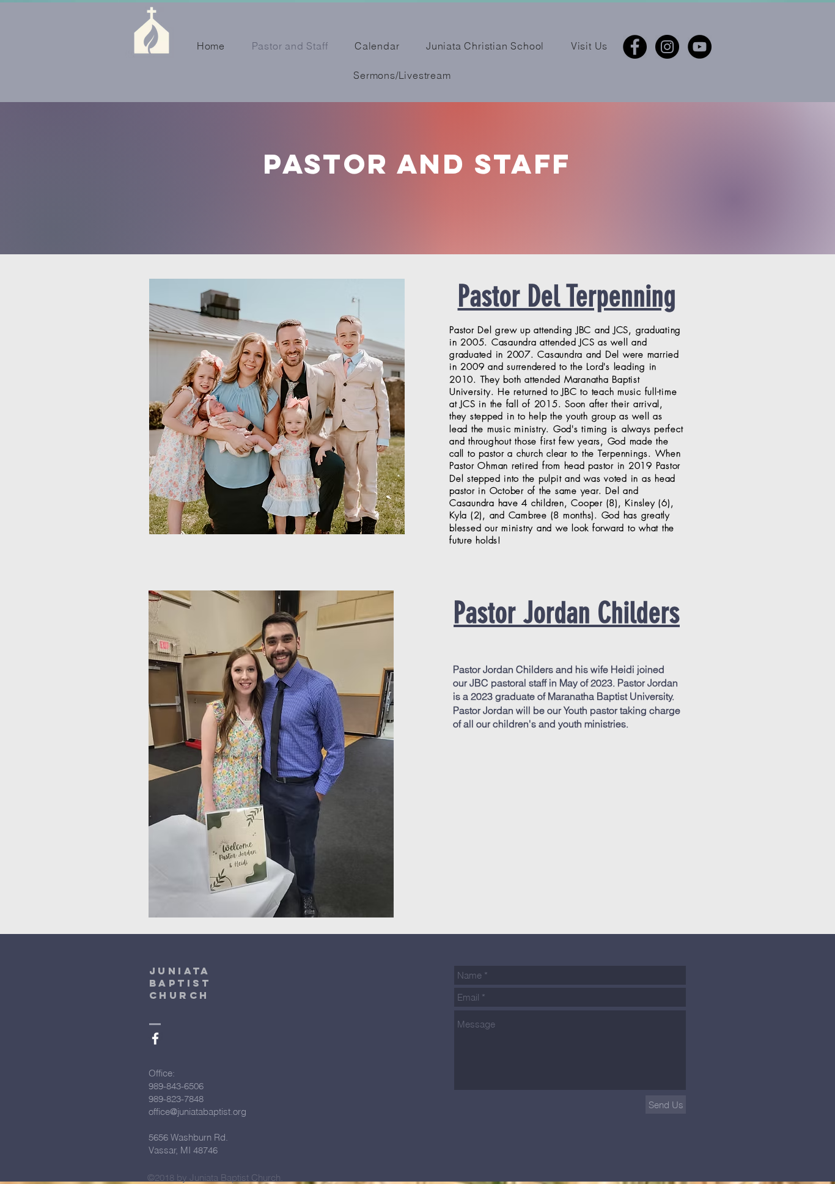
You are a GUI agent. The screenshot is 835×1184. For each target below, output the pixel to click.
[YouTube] (700, 47)
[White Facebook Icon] (155, 1038)
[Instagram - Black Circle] (667, 47)
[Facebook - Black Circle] (635, 47)
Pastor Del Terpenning (567, 296)
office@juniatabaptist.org (197, 1111)
